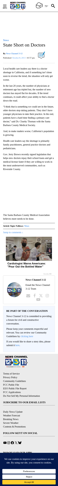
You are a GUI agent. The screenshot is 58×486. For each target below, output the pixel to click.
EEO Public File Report (14, 388)
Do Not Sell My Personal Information (21, 396)
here (17, 345)
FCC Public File (11, 384)
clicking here (27, 336)
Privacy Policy (10, 377)
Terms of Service (11, 373)
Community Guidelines (14, 381)
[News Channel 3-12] (22, 6)
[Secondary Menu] (7, 6)
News (26, 226)
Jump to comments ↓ (13, 232)
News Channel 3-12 (14, 53)
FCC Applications (12, 392)
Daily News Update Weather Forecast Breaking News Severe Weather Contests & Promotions (14, 419)
